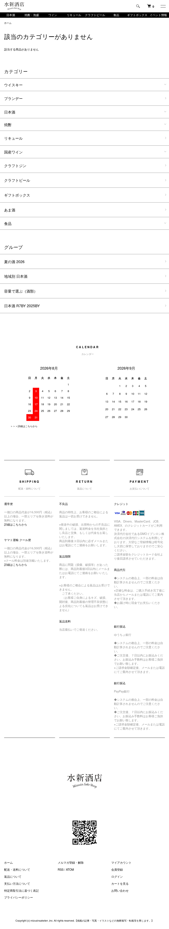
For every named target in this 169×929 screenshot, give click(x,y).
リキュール (74, 15)
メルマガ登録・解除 (71, 862)
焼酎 (8, 124)
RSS (60, 869)
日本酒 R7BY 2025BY (22, 305)
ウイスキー (13, 84)
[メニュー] (163, 6)
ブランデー (13, 98)
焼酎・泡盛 (32, 15)
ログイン (117, 876)
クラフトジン (15, 165)
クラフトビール (95, 15)
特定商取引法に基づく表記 (21, 890)
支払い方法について (17, 883)
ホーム (8, 23)
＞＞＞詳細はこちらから (24, 426)
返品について (12, 876)
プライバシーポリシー (18, 897)
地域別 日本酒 (15, 276)
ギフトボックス (137, 15)
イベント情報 (158, 15)
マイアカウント (121, 862)
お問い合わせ (120, 890)
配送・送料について (17, 869)
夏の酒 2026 (14, 261)
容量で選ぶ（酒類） (21, 291)
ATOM (70, 869)
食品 (116, 15)
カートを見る (120, 883)
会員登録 (117, 869)
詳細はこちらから (15, 524)
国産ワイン (13, 152)
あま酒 (9, 209)
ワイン (52, 15)
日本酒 (10, 15)
